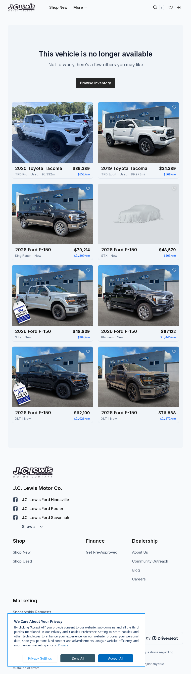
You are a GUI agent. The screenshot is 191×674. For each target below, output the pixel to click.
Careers (139, 579)
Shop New (22, 552)
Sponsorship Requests (32, 612)
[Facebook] (15, 499)
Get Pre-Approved (101, 552)
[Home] (21, 7)
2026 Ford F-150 (33, 249)
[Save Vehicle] (88, 107)
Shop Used (22, 561)
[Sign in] (179, 7)
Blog (136, 570)
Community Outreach (150, 561)
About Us (140, 552)
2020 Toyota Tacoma (38, 168)
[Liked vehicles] (171, 7)
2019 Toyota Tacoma (124, 168)
